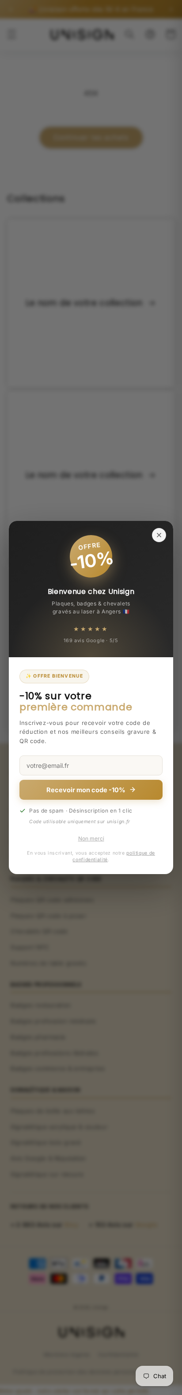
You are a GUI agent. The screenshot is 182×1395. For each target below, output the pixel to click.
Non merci (91, 838)
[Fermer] (159, 535)
